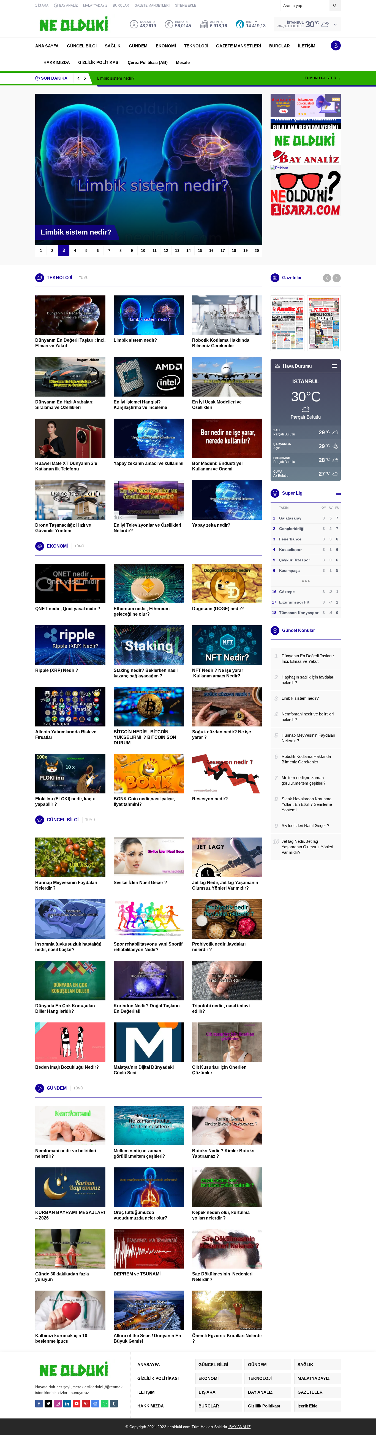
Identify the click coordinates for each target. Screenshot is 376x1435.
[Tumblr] (114, 1403)
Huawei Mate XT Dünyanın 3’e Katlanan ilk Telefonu (66, 466)
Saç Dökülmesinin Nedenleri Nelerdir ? (222, 1277)
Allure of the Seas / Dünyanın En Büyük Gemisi (147, 1338)
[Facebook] (39, 1403)
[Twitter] (48, 1403)
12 (166, 250)
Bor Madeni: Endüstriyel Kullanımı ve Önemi (217, 466)
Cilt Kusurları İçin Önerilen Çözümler (219, 1070)
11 (154, 250)
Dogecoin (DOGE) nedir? (218, 608)
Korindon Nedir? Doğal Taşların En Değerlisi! (147, 1008)
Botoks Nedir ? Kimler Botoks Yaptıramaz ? (223, 1153)
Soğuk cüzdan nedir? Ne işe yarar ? (221, 734)
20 (257, 250)
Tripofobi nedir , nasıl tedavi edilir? (221, 1008)
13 (177, 250)
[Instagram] (58, 1403)
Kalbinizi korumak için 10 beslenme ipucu (61, 1338)
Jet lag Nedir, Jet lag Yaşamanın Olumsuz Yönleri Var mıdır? (225, 885)
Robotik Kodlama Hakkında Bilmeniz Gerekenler (220, 343)
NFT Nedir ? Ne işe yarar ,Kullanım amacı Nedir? (217, 673)
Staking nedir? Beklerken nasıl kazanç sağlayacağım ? (146, 673)
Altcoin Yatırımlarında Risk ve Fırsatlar (65, 734)
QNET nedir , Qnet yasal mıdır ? (67, 608)
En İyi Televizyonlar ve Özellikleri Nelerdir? (147, 528)
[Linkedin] (67, 1403)
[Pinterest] (86, 1403)
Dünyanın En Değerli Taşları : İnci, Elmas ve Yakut (70, 343)
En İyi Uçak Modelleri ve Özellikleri (217, 405)
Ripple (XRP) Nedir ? (56, 670)
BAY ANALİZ (239, 1427)
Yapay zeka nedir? (211, 525)
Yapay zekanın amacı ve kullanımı (148, 463)
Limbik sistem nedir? (115, 78)
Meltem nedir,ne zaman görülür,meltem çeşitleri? (139, 1153)
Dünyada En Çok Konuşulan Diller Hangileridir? (65, 1008)
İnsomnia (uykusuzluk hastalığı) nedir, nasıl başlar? (68, 947)
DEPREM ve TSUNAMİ (137, 1274)
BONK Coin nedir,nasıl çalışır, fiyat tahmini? (144, 801)
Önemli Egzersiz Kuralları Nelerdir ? (227, 1338)
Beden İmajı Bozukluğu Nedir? (67, 1067)
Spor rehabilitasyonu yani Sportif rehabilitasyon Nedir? (148, 947)
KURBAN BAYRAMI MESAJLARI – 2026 (70, 1215)
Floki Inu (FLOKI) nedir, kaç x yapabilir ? (65, 801)
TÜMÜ (84, 278)
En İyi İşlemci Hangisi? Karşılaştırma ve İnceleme (140, 405)
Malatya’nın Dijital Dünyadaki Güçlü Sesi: (144, 1070)
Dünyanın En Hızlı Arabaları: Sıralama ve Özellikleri (64, 405)
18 (234, 250)
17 (222, 250)
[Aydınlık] (324, 323)
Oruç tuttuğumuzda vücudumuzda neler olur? (140, 1215)
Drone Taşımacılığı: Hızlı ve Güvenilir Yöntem (63, 528)
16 (211, 250)
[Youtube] (76, 1403)
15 (200, 250)
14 (188, 250)
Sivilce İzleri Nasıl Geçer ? (140, 882)
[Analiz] (287, 323)
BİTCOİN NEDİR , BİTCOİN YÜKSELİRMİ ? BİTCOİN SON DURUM (145, 737)
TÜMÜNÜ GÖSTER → (323, 78)
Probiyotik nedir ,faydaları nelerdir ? (219, 947)
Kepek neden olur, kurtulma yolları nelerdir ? (221, 1215)
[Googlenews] (95, 1403)
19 (245, 250)
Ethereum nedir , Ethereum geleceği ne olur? (142, 611)
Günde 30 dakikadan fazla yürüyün (62, 1277)
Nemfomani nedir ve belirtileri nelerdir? (65, 1153)
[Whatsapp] (104, 1403)
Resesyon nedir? (210, 798)
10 (143, 250)
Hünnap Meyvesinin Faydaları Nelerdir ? (66, 885)
